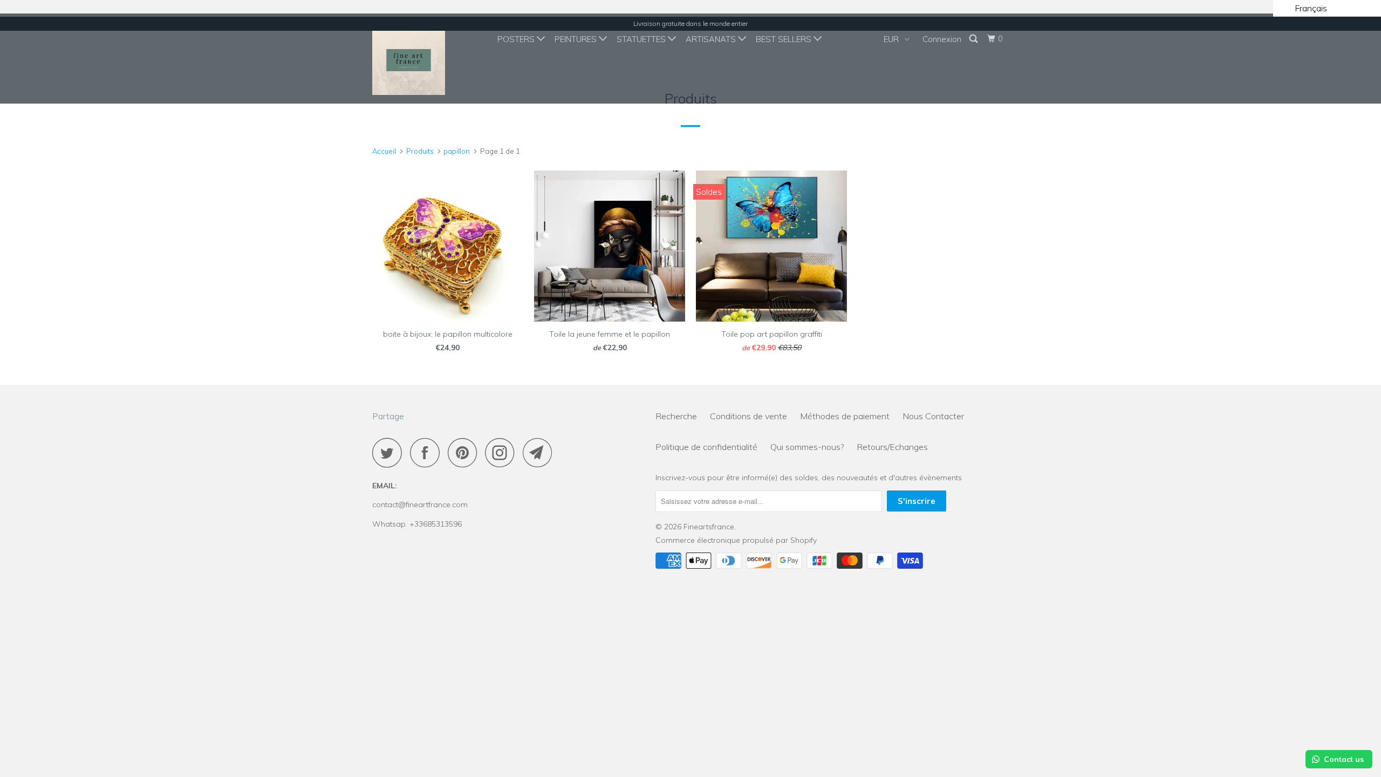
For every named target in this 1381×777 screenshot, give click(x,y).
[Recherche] (974, 39)
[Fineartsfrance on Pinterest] (465, 452)
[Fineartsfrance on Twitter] (390, 452)
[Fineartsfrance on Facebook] (428, 452)
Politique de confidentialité (706, 446)
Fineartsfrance (708, 526)
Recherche (676, 416)
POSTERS (517, 39)
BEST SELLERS (784, 39)
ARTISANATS (712, 39)
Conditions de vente (748, 416)
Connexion (941, 39)
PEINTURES (577, 39)
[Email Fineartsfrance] (540, 452)
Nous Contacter (933, 416)
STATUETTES (642, 39)
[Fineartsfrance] (427, 58)
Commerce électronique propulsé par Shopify (736, 540)
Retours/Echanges (892, 446)
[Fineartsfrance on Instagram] (503, 452)
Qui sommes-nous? (807, 446)
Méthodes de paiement (845, 416)
